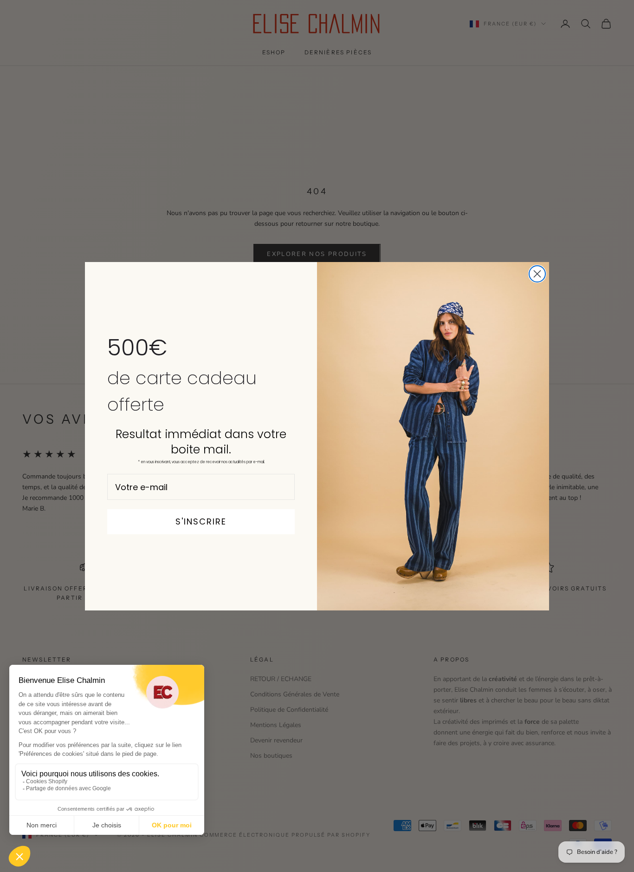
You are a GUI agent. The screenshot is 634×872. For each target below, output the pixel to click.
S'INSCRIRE (200, 521)
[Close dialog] (537, 274)
